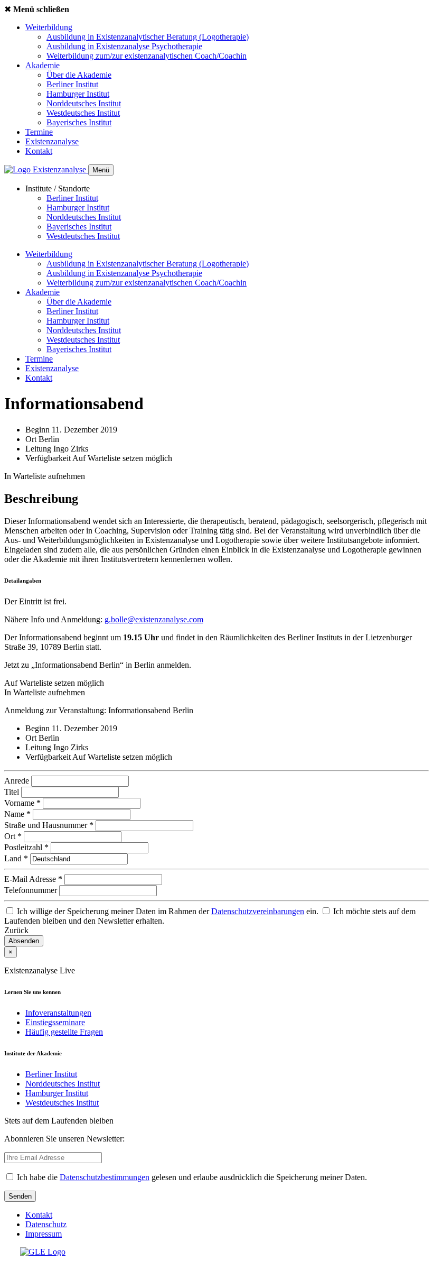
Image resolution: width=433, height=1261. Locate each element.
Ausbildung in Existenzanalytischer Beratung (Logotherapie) (147, 36)
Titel (12, 791)
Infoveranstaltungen (58, 1012)
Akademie (42, 65)
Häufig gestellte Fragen (64, 1031)
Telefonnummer (31, 890)
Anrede (17, 780)
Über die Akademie (78, 74)
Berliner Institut (72, 84)
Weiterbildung (48, 27)
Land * (17, 858)
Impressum (43, 1233)
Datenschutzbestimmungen (104, 1177)
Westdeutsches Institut (83, 112)
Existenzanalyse (52, 141)
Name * (18, 813)
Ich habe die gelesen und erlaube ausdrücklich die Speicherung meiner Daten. (191, 1177)
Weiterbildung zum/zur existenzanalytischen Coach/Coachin (146, 55)
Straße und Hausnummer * (50, 825)
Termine (39, 131)
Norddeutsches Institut (83, 103)
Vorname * (23, 802)
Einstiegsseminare (55, 1022)
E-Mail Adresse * (34, 879)
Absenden (23, 941)
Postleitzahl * (27, 847)
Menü (100, 170)
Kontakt (38, 150)
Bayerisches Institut (78, 122)
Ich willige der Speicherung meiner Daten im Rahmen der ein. (168, 911)
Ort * (14, 836)
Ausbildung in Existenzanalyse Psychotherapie (124, 46)
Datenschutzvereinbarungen (257, 911)
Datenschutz (46, 1224)
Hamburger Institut (77, 93)
